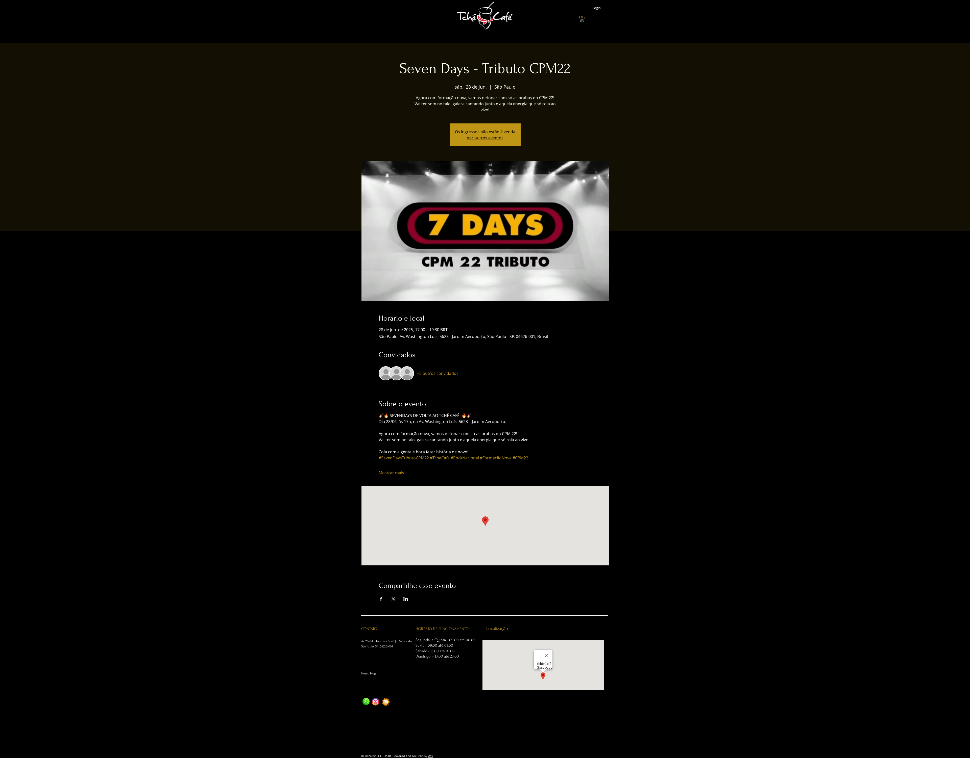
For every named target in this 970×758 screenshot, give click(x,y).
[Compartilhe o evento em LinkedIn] (405, 599)
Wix (430, 756)
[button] (582, 19)
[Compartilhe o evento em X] (393, 599)
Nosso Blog (368, 673)
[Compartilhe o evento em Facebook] (381, 599)
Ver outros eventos (485, 138)
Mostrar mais (391, 473)
